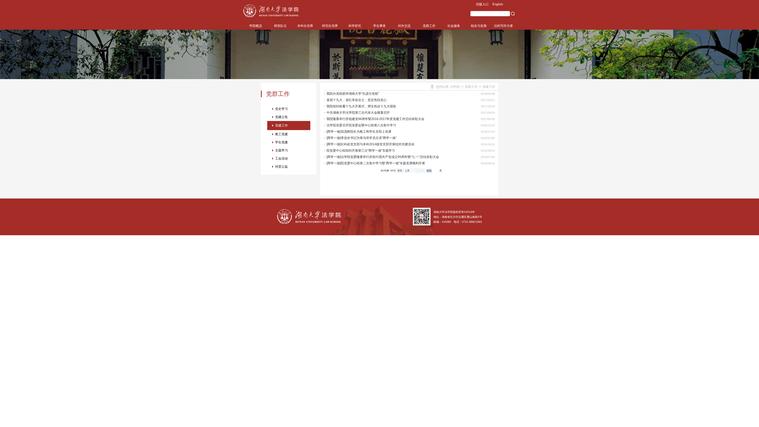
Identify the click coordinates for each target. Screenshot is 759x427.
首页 (399, 170)
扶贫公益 (281, 166)
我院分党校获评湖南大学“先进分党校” (353, 93)
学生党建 (281, 142)
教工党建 (281, 134)
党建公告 (281, 117)
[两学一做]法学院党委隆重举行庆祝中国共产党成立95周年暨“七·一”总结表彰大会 (383, 157)
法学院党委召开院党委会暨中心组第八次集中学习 (361, 125)
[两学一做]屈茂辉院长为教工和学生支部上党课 (359, 131)
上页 (407, 170)
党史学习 (281, 109)
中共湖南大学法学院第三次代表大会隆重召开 (358, 112)
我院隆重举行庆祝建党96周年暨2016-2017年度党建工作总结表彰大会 (375, 119)
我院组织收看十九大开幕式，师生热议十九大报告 (361, 106)
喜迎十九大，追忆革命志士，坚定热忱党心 (357, 100)
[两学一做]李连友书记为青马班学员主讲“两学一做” (361, 138)
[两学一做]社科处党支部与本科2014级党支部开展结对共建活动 (370, 144)
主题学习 (281, 150)
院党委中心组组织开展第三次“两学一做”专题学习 (361, 150)
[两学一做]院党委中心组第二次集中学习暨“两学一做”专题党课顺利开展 (376, 163)
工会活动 (281, 158)
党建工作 (281, 125)
